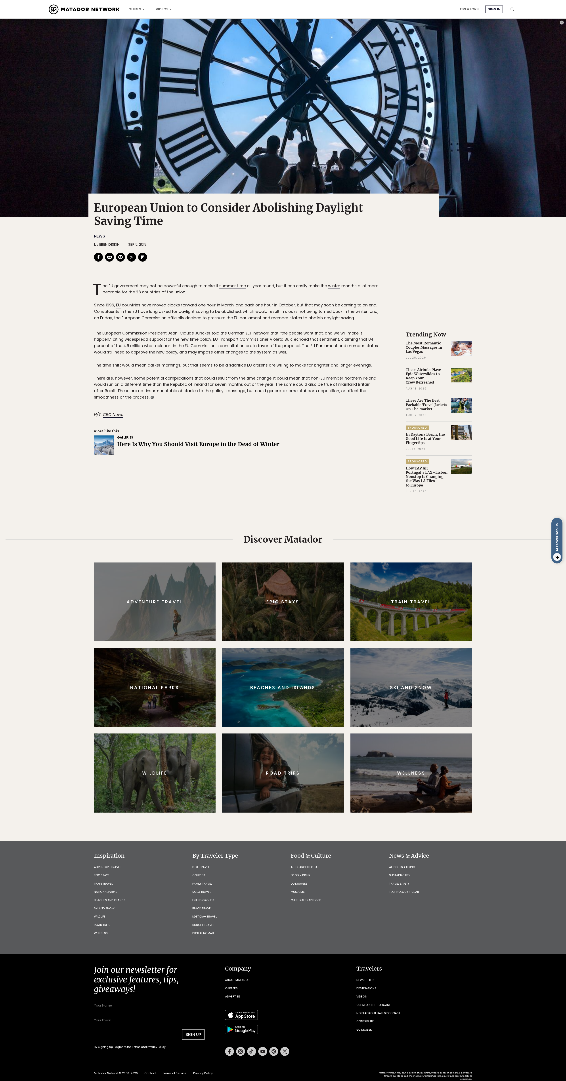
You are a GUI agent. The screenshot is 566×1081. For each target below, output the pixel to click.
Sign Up (327, 559)
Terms (289, 570)
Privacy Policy (309, 570)
